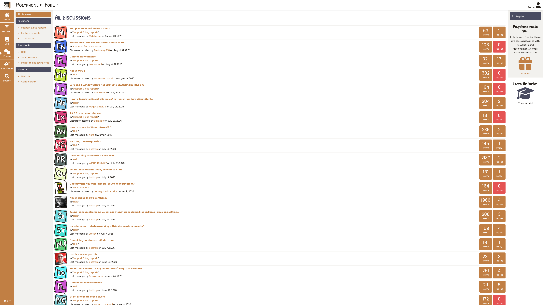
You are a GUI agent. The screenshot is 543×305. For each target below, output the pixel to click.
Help (75, 74)
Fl (60, 60)
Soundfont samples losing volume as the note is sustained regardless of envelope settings (124, 212)
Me (61, 103)
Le (61, 89)
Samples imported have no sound (90, 28)
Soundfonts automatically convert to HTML (96, 169)
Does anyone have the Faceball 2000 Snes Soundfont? (102, 183)
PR (61, 159)
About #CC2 (77, 70)
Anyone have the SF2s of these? (88, 198)
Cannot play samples (83, 56)
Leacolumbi (95, 64)
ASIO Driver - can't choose (85, 113)
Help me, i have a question (85, 141)
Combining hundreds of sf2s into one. (92, 240)
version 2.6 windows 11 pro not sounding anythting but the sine (107, 85)
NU (60, 244)
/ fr (7, 300)
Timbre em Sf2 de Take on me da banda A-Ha (97, 42)
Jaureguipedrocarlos (105, 191)
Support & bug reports (85, 32)
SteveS (93, 233)
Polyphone (27, 4)
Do (60, 272)
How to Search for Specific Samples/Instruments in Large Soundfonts (111, 99)
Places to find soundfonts (87, 46)
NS (61, 145)
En (60, 46)
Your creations (81, 187)
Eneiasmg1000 (102, 50)
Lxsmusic (99, 120)
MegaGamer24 (97, 106)
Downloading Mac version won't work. (92, 155)
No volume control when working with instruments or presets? (107, 226)
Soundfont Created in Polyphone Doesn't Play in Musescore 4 (106, 268)
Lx (60, 117)
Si (61, 216)
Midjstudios (95, 36)
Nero (91, 135)
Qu (60, 173)
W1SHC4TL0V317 (98, 163)
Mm (60, 74)
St (60, 230)
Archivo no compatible (83, 254)
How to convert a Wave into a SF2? (90, 127)
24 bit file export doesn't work (87, 296)
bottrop (93, 149)
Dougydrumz (96, 276)
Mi (61, 32)
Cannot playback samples (86, 282)
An (61, 131)
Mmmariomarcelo (104, 78)
